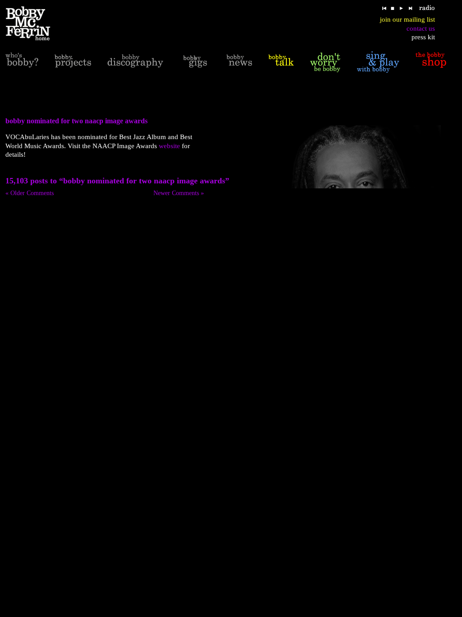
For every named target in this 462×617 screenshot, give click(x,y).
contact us (421, 28)
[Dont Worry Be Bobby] (325, 62)
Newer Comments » (178, 193)
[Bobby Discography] (135, 62)
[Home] (33, 23)
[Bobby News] (239, 62)
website (169, 146)
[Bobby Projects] (73, 62)
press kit (423, 37)
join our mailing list (407, 19)
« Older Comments (29, 193)
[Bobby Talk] (281, 62)
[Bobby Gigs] (195, 62)
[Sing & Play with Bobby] (378, 62)
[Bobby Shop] (431, 62)
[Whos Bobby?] (21, 62)
